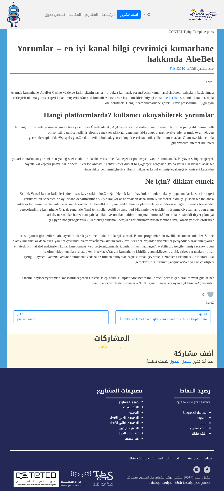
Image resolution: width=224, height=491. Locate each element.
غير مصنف (132, 439)
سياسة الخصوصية (194, 413)
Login (178, 402)
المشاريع (91, 14)
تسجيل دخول (55, 14)
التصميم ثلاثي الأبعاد (124, 418)
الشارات (201, 418)
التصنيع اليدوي (129, 428)
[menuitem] (147, 14)
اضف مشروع (128, 14)
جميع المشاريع (129, 402)
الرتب (203, 423)
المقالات (74, 14)
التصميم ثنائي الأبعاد (124, 423)
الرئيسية (108, 14)
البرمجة (134, 413)
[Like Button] (210, 294)
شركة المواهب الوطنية (166, 483)
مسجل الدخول (180, 361)
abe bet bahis (172, 97)
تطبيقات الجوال (128, 433)
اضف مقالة (198, 434)
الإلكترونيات (131, 407)
